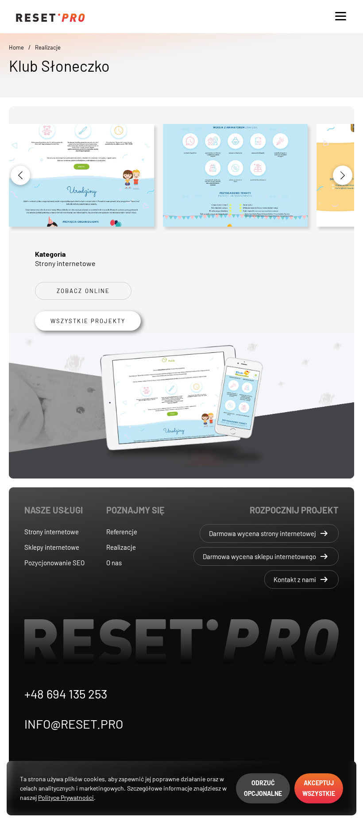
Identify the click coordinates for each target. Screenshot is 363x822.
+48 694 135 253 (65, 693)
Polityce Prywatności (66, 797)
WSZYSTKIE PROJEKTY (87, 320)
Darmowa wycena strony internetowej (269, 533)
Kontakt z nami (301, 579)
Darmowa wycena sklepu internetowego (266, 556)
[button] (342, 175)
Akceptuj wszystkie (318, 788)
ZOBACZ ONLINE (83, 290)
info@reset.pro (73, 723)
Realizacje (48, 47)
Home (16, 47)
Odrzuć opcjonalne (263, 788)
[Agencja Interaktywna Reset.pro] (181, 17)
